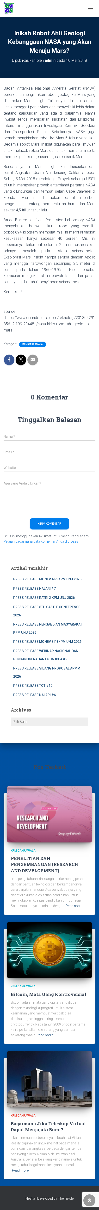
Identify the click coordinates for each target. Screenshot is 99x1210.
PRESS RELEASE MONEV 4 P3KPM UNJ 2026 (47, 579)
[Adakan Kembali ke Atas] (89, 1200)
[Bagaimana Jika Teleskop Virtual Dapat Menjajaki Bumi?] (49, 1079)
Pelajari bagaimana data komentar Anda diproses (41, 541)
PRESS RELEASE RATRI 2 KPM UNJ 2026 (44, 598)
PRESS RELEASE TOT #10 (32, 686)
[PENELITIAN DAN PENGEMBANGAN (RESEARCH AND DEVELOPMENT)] (49, 814)
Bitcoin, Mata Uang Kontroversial (48, 994)
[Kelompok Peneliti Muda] (10, 8)
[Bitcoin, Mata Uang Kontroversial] (49, 950)
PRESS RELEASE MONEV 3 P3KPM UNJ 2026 (47, 642)
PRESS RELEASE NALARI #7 (34, 588)
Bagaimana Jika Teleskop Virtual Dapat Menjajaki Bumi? (48, 1126)
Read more (74, 906)
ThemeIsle (66, 1198)
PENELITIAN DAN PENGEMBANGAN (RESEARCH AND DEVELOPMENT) (44, 864)
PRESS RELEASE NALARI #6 (34, 695)
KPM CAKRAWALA (32, 344)
